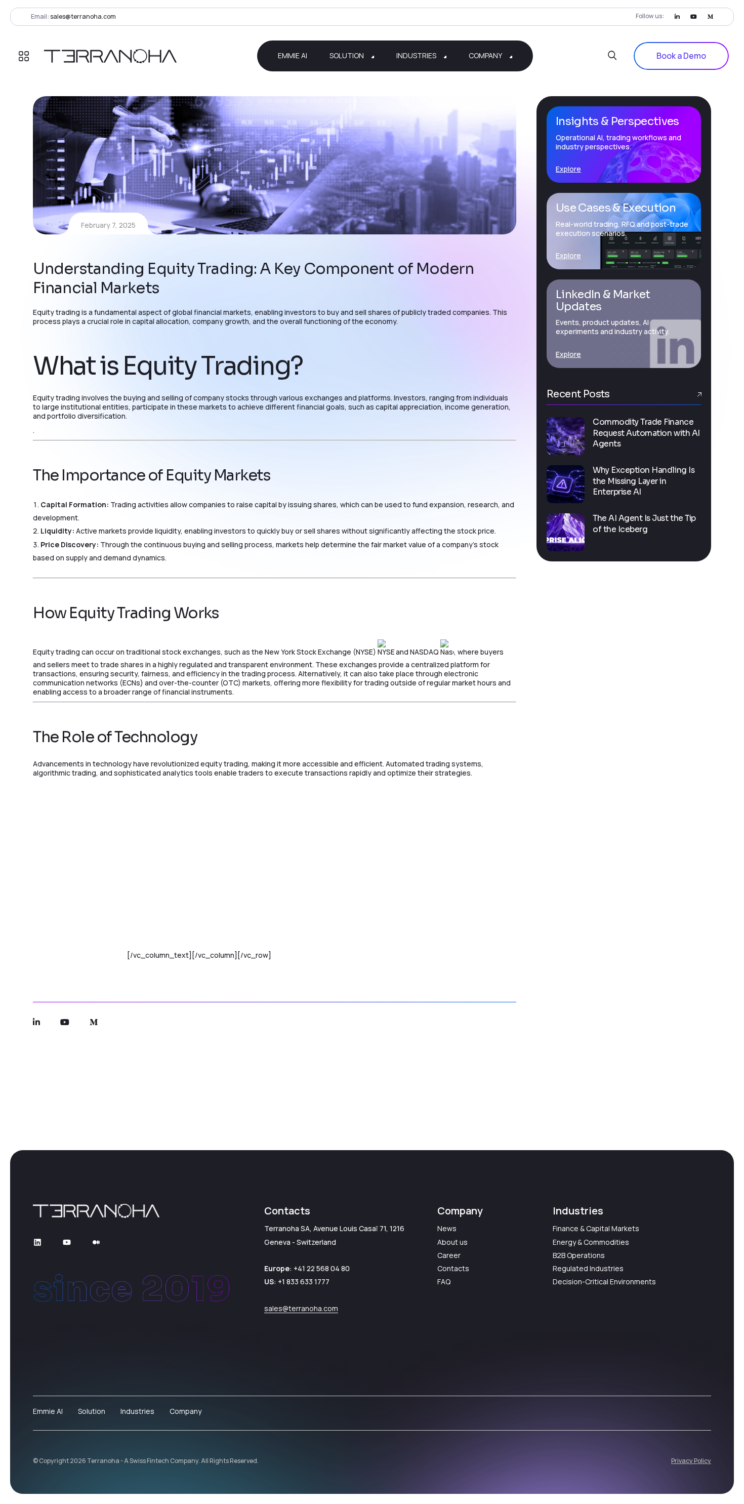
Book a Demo (681, 55)
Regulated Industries (588, 1268)
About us (452, 1242)
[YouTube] (66, 1242)
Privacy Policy (691, 1460)
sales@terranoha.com (83, 16)
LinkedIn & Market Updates (603, 300)
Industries (137, 1411)
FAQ (443, 1281)
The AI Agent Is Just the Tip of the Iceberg (644, 524)
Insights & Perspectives (617, 121)
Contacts (453, 1268)
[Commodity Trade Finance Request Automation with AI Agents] (566, 436)
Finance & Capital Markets (596, 1228)
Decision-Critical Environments (604, 1281)
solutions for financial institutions (167, 864)
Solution (91, 1411)
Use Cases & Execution (616, 208)
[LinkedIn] (677, 16)
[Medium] (710, 16)
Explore (568, 169)
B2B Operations (579, 1255)
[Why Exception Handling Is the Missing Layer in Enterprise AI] (566, 484)
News (447, 1228)
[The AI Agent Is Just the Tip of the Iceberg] (566, 532)
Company (185, 1411)
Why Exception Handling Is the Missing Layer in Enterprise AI (643, 481)
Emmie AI (110, 955)
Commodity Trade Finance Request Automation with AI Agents (646, 433)
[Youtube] (693, 16)
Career (449, 1255)
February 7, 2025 (108, 225)
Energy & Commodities (591, 1242)
